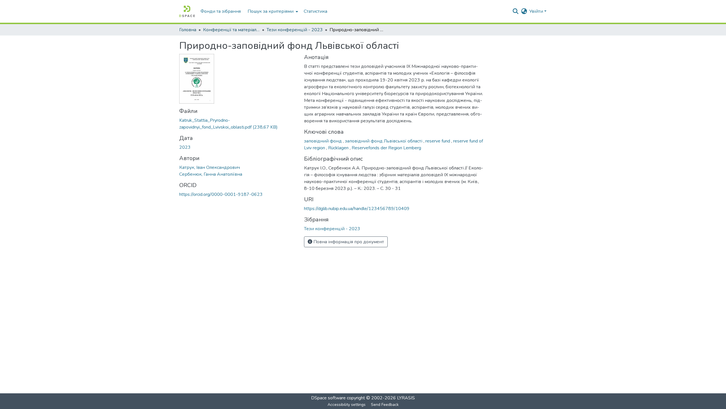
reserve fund (438, 141)
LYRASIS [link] (406, 398)
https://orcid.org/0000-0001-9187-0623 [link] (221, 194)
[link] (238, 124)
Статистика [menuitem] (315, 11)
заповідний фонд (323, 141)
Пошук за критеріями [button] (271, 11)
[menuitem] (272, 11)
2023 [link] (185, 147)
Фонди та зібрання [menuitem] (221, 11)
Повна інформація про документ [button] (348, 242)
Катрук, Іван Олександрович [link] (209, 167)
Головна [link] (187, 30)
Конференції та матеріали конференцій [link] (231, 30)
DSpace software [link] (328, 398)
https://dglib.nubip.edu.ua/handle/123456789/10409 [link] (357, 208)
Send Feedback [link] (385, 404)
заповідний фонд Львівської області (384, 141)
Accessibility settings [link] (347, 404)
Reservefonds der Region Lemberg (386, 148)
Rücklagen (339, 148)
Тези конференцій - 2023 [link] (295, 30)
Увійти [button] (536, 11)
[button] (187, 11)
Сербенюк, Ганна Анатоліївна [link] (210, 174)
